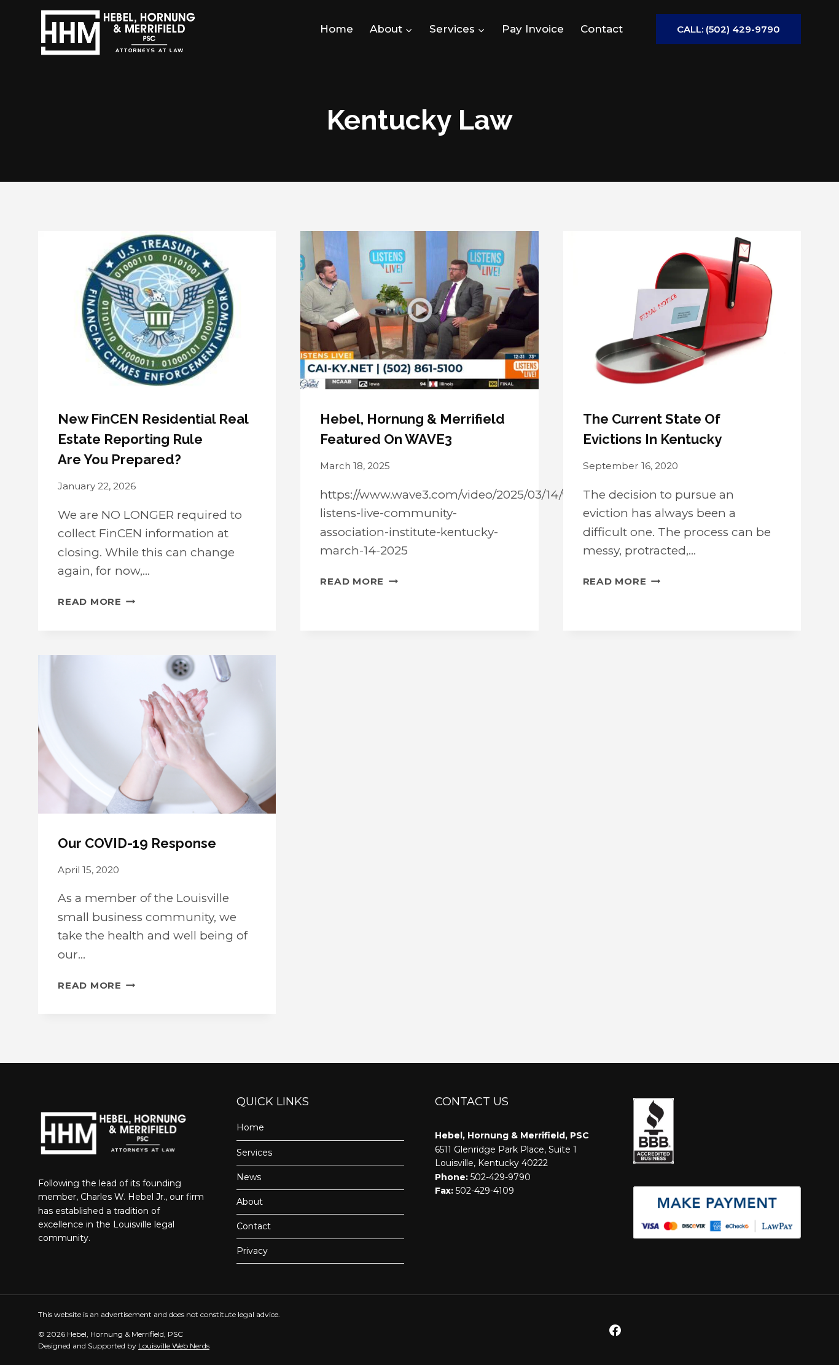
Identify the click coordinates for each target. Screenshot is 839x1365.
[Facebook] (614, 1330)
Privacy (252, 1250)
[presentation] (157, 310)
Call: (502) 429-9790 (728, 29)
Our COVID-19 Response (137, 843)
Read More (97, 601)
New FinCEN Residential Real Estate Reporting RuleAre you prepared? (153, 439)
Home (336, 29)
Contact (601, 29)
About (249, 1201)
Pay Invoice (533, 29)
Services (254, 1152)
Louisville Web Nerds (173, 1345)
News (248, 1177)
